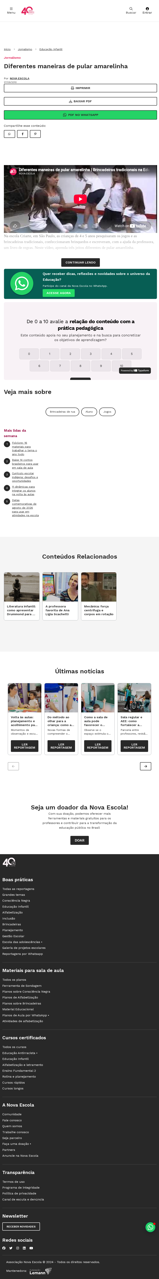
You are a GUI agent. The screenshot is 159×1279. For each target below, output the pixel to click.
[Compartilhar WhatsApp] (9, 134)
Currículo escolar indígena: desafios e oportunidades (22, 477)
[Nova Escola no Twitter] (10, 1248)
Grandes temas (13, 895)
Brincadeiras (11, 924)
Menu (11, 12)
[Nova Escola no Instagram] (17, 1248)
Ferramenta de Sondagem (21, 986)
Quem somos (12, 1126)
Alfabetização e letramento (22, 1065)
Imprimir (83, 88)
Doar (80, 840)
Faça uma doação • (16, 1144)
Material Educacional (18, 1009)
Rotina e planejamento (19, 1076)
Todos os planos (14, 980)
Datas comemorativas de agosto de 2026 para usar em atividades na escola (22, 508)
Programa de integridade (21, 1187)
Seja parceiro (12, 1138)
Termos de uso (13, 1182)
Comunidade (12, 1114)
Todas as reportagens (18, 889)
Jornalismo (25, 49)
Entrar (147, 12)
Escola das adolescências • (22, 942)
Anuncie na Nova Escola (20, 1155)
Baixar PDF (83, 101)
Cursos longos (12, 1088)
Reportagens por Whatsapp (22, 954)
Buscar (131, 12)
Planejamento (12, 930)
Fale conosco (12, 1120)
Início (7, 49)
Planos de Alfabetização (20, 997)
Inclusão (8, 918)
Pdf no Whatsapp (83, 115)
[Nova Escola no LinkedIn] (24, 1248)
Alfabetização (12, 912)
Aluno (89, 411)
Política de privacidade (19, 1193)
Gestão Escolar (13, 936)
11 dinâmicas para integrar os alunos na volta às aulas (20, 490)
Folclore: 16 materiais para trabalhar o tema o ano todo (22, 448)
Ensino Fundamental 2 (19, 1071)
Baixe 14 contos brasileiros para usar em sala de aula (22, 463)
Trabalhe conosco (15, 1132)
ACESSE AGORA (59, 293)
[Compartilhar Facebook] (22, 134)
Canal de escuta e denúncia (23, 1199)
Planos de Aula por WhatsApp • (25, 1015)
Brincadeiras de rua (62, 411)
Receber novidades (21, 1226)
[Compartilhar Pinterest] (35, 134)
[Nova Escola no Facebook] (3, 1248)
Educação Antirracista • (19, 1053)
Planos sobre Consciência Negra (26, 991)
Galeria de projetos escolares (24, 948)
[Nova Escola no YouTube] (31, 1248)
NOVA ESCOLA (19, 78)
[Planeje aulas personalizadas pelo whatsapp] (150, 1227)
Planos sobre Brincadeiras (21, 1003)
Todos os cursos (14, 1047)
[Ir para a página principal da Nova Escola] (28, 10)
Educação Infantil (50, 49)
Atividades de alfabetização (22, 1021)
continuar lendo (81, 262)
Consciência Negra (16, 900)
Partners (8, 1150)
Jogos (107, 411)
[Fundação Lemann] (41, 1271)
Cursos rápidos (13, 1082)
